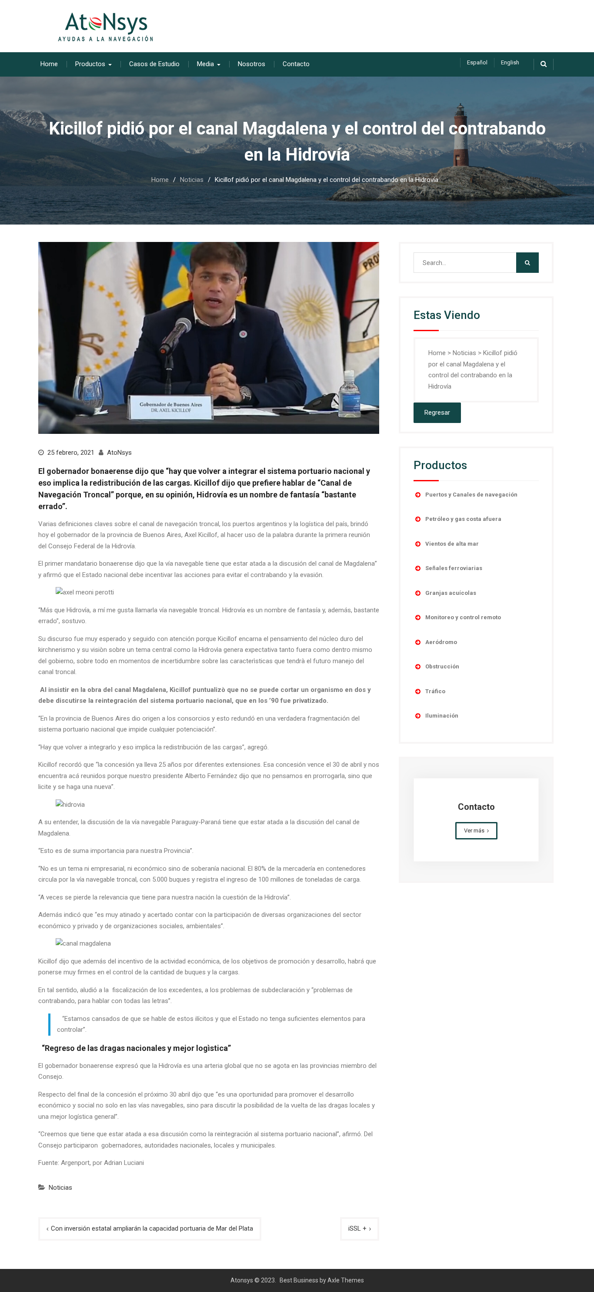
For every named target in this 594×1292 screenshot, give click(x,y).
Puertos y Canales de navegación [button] (471, 494)
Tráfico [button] (435, 691)
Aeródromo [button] (441, 642)
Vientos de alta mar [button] (452, 543)
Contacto (296, 64)
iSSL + (357, 1228)
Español (477, 62)
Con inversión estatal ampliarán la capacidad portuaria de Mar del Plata (152, 1228)
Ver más (474, 830)
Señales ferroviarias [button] (453, 568)
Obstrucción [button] (442, 666)
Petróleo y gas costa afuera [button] (463, 519)
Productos (90, 64)
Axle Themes (345, 1280)
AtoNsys (119, 452)
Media (205, 64)
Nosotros (251, 64)
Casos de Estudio (154, 64)
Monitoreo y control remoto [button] (463, 617)
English (510, 62)
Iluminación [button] (441, 715)
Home (49, 64)
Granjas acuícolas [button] (450, 593)
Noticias (60, 1187)
